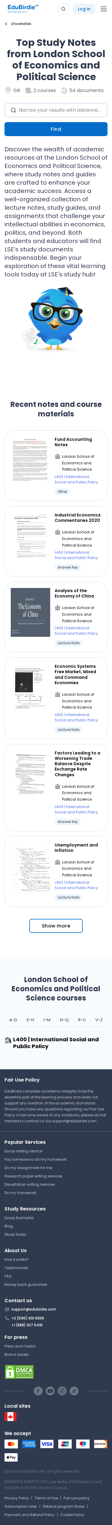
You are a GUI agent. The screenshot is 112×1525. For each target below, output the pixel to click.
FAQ (7, 1276)
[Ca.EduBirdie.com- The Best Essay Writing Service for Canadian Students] (10, 1419)
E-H (30, 1020)
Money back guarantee (25, 1284)
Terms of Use (46, 1498)
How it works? (16, 1259)
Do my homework (20, 1192)
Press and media (20, 1346)
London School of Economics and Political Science (78, 463)
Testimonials (16, 1267)
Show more (56, 925)
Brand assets (16, 1354)
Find (56, 129)
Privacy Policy (16, 1498)
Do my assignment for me (28, 1167)
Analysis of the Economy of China (74, 593)
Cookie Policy (72, 1514)
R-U (82, 1020)
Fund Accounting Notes (73, 442)
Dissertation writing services (29, 1184)
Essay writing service (23, 1151)
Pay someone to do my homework (35, 1159)
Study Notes (15, 1234)
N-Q (64, 1020)
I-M (47, 1020)
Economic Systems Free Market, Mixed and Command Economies (75, 674)
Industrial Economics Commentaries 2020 (78, 517)
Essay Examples (19, 1217)
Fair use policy (77, 1498)
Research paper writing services (33, 1176)
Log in (84, 9)
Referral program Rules (64, 1506)
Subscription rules (20, 1506)
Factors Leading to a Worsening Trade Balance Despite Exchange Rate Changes (77, 763)
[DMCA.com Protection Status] (56, 1371)
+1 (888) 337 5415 (27, 1325)
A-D (13, 1020)
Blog (8, 1226)
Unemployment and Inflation (76, 847)
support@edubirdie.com (74, 1120)
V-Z (99, 1020)
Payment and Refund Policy (29, 1514)
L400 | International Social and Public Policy (76, 479)
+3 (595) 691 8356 (27, 1318)
